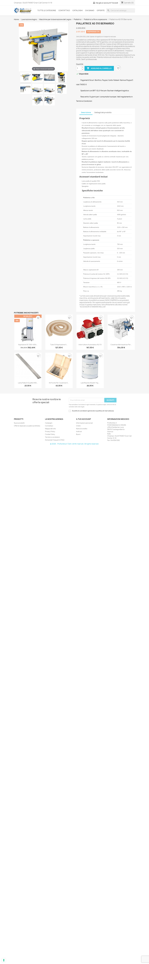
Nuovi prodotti (19, 423)
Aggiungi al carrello (99, 68)
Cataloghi (77, 10)
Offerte (101, 10)
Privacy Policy (50, 431)
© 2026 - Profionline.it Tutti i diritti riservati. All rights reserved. (74, 444)
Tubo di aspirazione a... (59, 345)
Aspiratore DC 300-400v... (28, 345)
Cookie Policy (50, 434)
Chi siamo (89, 10)
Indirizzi (79, 431)
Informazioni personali (84, 423)
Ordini (78, 426)
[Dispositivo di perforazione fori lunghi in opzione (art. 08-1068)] (37, 100)
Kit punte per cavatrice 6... (59, 383)
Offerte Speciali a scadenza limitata (27, 426)
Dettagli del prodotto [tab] (103, 112)
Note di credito (81, 429)
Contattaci (64, 10)
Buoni (78, 434)
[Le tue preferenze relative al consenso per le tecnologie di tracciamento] (4, 960)
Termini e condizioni (52, 437)
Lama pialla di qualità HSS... (28, 383)
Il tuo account (83, 419)
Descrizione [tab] (86, 112)
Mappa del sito (50, 429)
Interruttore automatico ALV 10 (90, 345)
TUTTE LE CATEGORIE (46, 10)
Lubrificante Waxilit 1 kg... (90, 383)
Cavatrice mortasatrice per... (121, 345)
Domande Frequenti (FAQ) (54, 440)
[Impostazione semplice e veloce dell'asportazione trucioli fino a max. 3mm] (25, 89)
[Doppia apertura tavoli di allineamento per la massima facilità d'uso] (61, 89)
